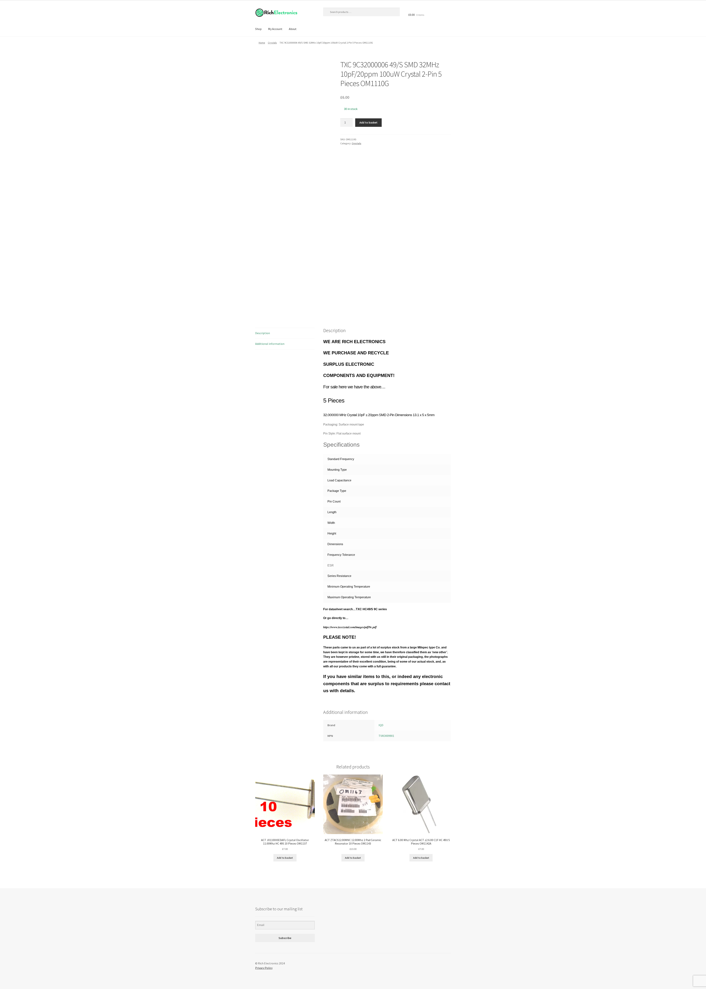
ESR (330, 565)
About (293, 29)
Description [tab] (262, 333)
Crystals (272, 42)
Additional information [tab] (269, 344)
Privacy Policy (263, 968)
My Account (275, 29)
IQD (381, 725)
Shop (258, 29)
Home (262, 42)
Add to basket (368, 122)
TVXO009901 (386, 736)
